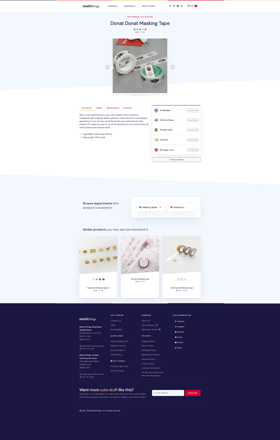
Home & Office (148, 6)
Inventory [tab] (127, 108)
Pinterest (181, 332)
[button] (140, 66)
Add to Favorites (177, 160)
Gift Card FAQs (117, 371)
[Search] (170, 6)
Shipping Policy (148, 341)
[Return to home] (91, 6)
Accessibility (116, 329)
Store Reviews (148, 325)
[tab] (131, 95)
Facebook (181, 321)
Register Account (118, 345)
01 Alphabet (165, 110)
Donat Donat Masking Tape (140, 23)
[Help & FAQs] (174, 6)
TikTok (180, 348)
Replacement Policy (150, 354)
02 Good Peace (167, 120)
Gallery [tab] (99, 108)
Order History (117, 354)
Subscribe (194, 392)
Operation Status (150, 329)
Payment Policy (149, 359)
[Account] (181, 6)
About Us (146, 320)
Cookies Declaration (151, 368)
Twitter (180, 337)
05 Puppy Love (166, 150)
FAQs (113, 325)
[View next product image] (173, 67)
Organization (129, 6)
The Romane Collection (140, 17)
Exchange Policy (149, 350)
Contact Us (116, 320)
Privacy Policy (148, 363)
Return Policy (147, 345)
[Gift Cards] (178, 6)
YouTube (181, 342)
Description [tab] (86, 108)
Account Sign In (118, 350)
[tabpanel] (114, 126)
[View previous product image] (107, 67)
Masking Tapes (150, 207)
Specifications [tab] (113, 108)
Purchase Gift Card (119, 366)
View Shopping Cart (120, 341)
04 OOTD (164, 140)
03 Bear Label (166, 129)
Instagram (181, 326)
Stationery (112, 6)
